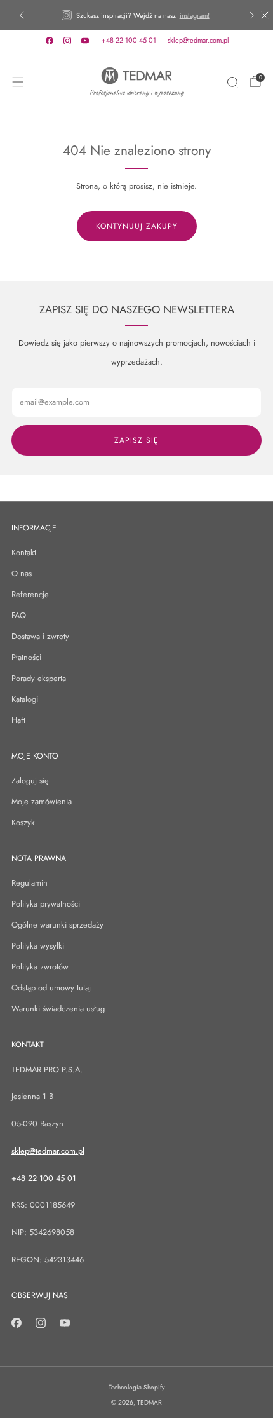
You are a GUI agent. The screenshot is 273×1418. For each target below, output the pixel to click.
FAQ (18, 615)
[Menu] (17, 82)
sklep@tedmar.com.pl (198, 40)
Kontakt (23, 552)
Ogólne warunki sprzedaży (57, 925)
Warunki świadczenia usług (58, 1009)
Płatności (26, 657)
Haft (18, 720)
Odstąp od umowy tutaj (51, 988)
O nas (21, 573)
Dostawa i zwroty (40, 636)
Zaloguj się (30, 780)
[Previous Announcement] (21, 15)
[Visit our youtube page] (85, 41)
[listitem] (136, 15)
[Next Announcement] (252, 15)
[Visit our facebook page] (49, 41)
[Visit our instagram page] (67, 41)
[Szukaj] (232, 82)
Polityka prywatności (45, 904)
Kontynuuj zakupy (137, 226)
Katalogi (24, 699)
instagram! (195, 15)
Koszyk (23, 822)
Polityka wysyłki (37, 946)
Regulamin (29, 883)
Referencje (30, 594)
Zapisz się (136, 440)
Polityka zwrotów (40, 967)
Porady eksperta (38, 678)
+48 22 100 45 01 (129, 40)
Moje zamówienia (41, 801)
